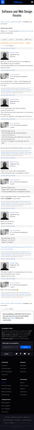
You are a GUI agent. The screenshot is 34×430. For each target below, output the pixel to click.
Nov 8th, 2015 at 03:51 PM (8, 175)
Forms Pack (23, 368)
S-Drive (4, 382)
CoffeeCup (5, 362)
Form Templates (6, 408)
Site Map (11, 422)
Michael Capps (14, 52)
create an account (25, 31)
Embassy (22, 388)
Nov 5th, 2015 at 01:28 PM (8, 119)
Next (11, 46)
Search (5, 39)
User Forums (23, 391)
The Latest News (6, 368)
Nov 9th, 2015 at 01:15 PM (8, 226)
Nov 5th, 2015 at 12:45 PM (8, 70)
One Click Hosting (6, 385)
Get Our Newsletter (7, 371)
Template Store (6, 399)
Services (4, 379)
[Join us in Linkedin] (29, 354)
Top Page (7, 417)
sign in (7, 31)
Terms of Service (15, 427)
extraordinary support (7, 338)
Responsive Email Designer (12, 89)
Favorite (29, 39)
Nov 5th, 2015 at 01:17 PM (8, 95)
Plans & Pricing (5, 394)
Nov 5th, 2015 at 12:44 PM (8, 48)
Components (5, 412)
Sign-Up (25, 347)
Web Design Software (8, 420)
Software (23, 362)
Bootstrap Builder (7, 91)
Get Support (18, 420)
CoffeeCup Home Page (16, 417)
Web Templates (6, 402)
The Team (4, 365)
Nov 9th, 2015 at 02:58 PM (8, 278)
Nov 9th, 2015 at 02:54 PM (8, 259)
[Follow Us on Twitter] (16, 354)
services (15, 334)
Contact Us (5, 374)
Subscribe (20, 39)
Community (23, 379)
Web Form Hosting (6, 391)
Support (22, 382)
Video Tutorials (24, 385)
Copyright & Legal (26, 420)
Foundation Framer (23, 89)
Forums (8, 22)
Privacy (6, 422)
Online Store (26, 417)
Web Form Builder (16, 22)
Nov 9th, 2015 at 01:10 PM (8, 208)
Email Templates (6, 405)
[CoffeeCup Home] (17, 2)
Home (2, 22)
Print (12, 39)
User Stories (23, 394)
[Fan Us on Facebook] (20, 354)
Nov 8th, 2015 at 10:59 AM (8, 158)
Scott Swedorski (15, 74)
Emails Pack (23, 365)
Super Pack (23, 371)
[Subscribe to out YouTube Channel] (24, 354)
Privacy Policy (28, 425)
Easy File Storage (6, 388)
